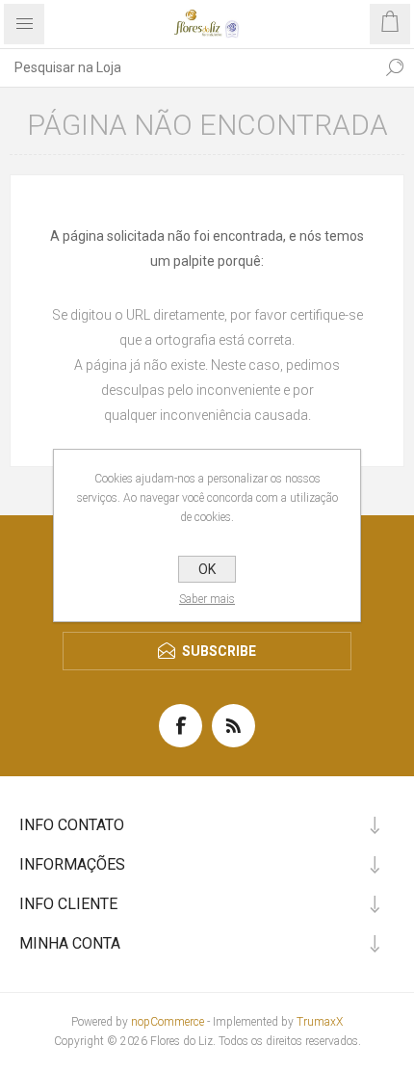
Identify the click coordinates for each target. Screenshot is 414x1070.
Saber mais (207, 599)
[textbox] (187, 67)
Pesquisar (394, 67)
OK (207, 569)
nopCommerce (167, 1022)
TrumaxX (320, 1022)
